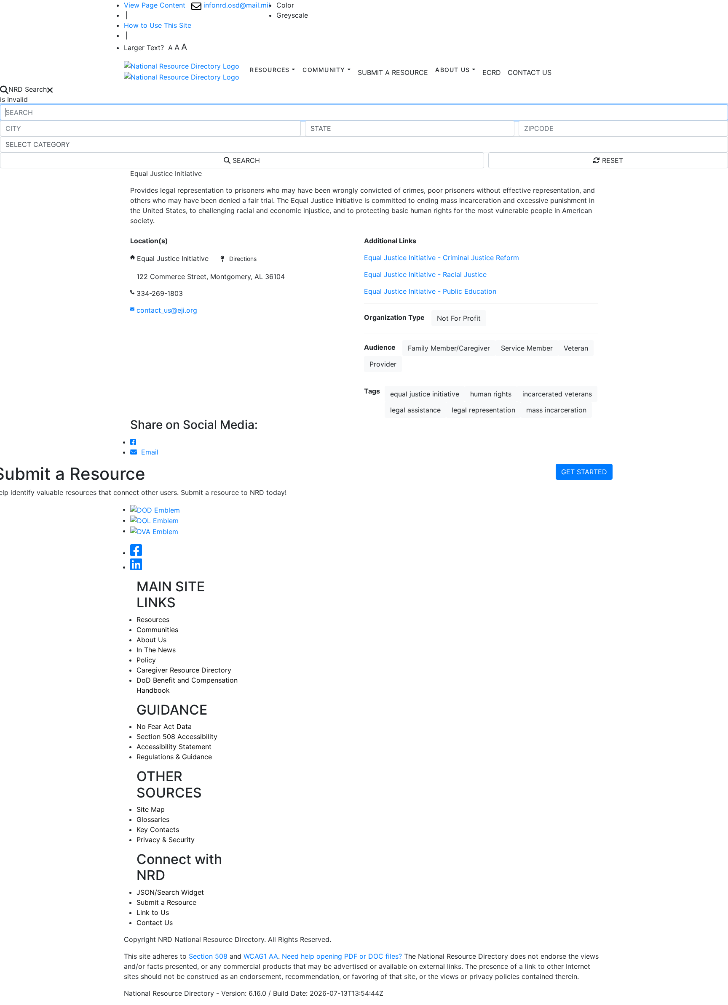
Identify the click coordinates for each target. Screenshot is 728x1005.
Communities (157, 629)
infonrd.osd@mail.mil (235, 5)
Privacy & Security (165, 839)
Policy (146, 660)
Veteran (576, 348)
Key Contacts (157, 829)
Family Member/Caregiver (449, 348)
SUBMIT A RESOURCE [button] (393, 72)
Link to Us (152, 912)
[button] (491, 72)
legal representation (483, 410)
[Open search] (4, 89)
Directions (240, 258)
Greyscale (292, 15)
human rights (490, 394)
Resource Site (152, 230)
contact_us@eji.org (165, 310)
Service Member (527, 348)
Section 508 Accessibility (176, 736)
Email (147, 452)
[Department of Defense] (155, 509)
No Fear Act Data (164, 726)
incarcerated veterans (557, 394)
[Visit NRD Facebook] (136, 552)
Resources (152, 619)
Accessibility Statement (173, 746)
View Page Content (154, 5)
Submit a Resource (166, 902)
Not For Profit (459, 318)
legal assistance (415, 410)
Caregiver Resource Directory (183, 670)
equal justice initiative (424, 394)
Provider (382, 364)
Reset (611, 160)
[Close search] (50, 89)
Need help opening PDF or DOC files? (342, 956)
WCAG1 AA (261, 956)
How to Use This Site (157, 25)
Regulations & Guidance (174, 756)
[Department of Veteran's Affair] (154, 530)
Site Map (150, 809)
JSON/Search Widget (170, 892)
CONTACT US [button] (529, 72)
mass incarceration (556, 410)
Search (245, 160)
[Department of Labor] (154, 520)
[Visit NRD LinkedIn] (136, 567)
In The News (156, 650)
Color (285, 5)
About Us (151, 639)
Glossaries (152, 819)
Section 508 (208, 956)
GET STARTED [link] (584, 472)
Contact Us (154, 922)
